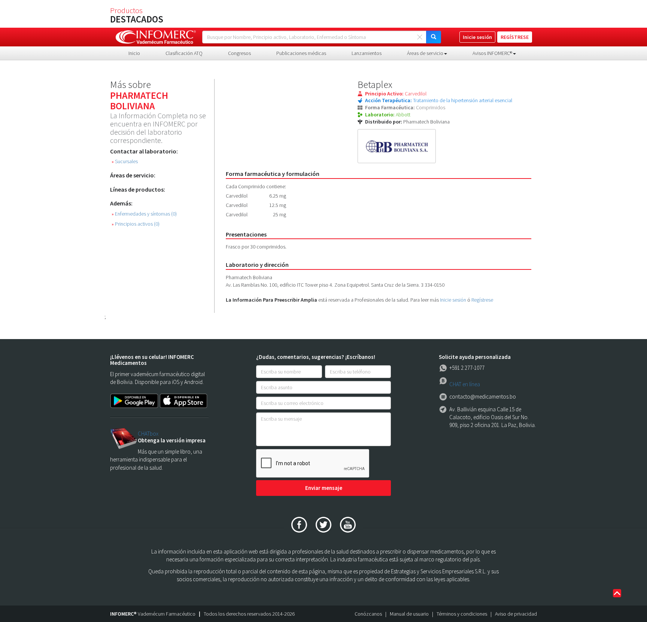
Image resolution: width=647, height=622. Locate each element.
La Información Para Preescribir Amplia (271, 299)
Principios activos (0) (136, 224)
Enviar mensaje (323, 487)
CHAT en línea (464, 384)
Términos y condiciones (462, 613)
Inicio (134, 53)
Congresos (239, 53)
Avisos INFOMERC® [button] (492, 53)
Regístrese (482, 299)
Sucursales (125, 161)
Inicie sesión (453, 299)
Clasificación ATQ (184, 53)
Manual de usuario (409, 613)
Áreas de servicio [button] (425, 53)
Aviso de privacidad (516, 613)
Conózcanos (368, 613)
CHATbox (148, 433)
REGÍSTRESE (515, 37)
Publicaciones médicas (301, 53)
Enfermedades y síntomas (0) (144, 214)
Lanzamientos (367, 53)
